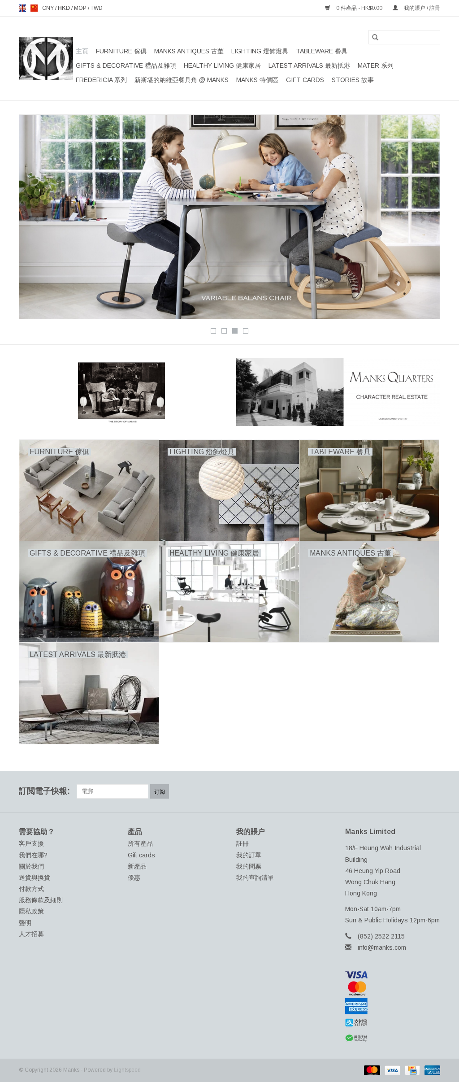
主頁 (82, 51)
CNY (48, 8)
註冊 (242, 843)
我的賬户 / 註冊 (421, 8)
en (22, 8)
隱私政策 (31, 911)
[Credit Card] (411, 1070)
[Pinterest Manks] (401, 791)
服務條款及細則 (41, 900)
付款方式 (31, 888)
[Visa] (393, 974)
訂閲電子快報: (44, 791)
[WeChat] (393, 1038)
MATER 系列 (376, 65)
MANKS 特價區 (257, 79)
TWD (97, 8)
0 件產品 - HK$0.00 (359, 8)
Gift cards (305, 79)
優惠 (134, 877)
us (34, 8)
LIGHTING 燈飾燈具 (259, 51)
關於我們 (31, 866)
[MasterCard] (393, 988)
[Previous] (36, 220)
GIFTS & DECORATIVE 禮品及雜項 (126, 65)
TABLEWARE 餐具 (321, 51)
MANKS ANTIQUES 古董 (189, 51)
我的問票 (248, 866)
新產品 (137, 866)
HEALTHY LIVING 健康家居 (222, 65)
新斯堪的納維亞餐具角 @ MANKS (181, 79)
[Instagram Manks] (433, 791)
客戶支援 (31, 843)
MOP (81, 8)
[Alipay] (393, 1022)
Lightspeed (127, 1070)
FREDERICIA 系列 (101, 79)
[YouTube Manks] (417, 791)
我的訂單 (248, 855)
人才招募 (31, 934)
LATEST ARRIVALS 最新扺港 (309, 65)
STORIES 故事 (353, 79)
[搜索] (375, 37)
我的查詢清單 (255, 877)
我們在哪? (33, 855)
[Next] (422, 220)
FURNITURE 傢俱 (121, 51)
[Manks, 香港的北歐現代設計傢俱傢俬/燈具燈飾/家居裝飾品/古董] (46, 58)
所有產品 (140, 843)
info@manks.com (382, 947)
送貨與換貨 (34, 877)
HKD (64, 8)
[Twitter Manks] (384, 791)
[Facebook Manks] (368, 791)
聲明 (25, 922)
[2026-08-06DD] (229, 217)
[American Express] (393, 1006)
